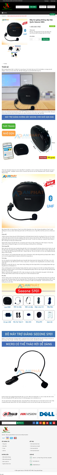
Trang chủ (3, 16)
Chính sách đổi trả (34, 448)
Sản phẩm (5, 446)
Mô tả (5, 63)
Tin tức (4, 448)
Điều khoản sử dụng (7, 457)
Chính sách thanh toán (34, 443)
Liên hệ (4, 450)
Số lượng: (32, 36)
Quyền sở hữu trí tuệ (7, 463)
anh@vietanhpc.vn (36, 464)
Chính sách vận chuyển (35, 446)
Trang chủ (5, 443)
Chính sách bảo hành (34, 450)
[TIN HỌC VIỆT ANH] (7, 7)
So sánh (2, 474)
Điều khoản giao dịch (7, 459)
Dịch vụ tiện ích (6, 461)
